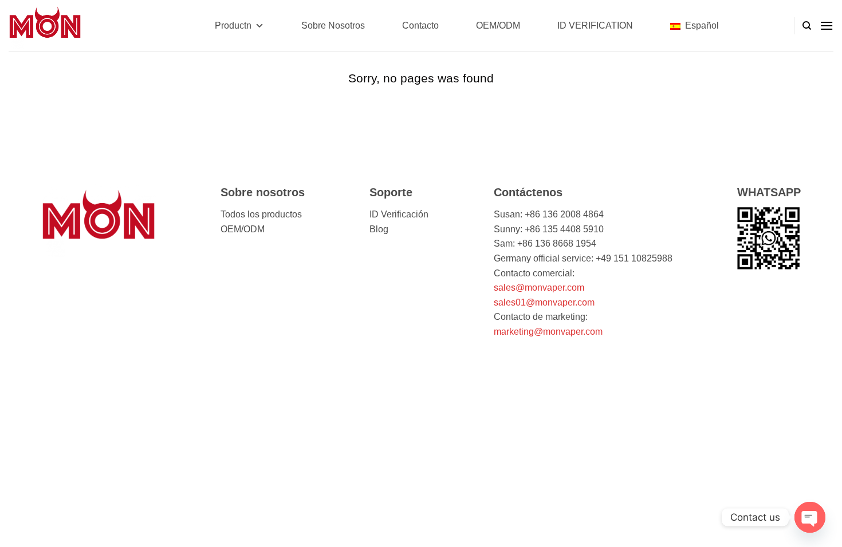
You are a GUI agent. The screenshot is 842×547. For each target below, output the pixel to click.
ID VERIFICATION (595, 25)
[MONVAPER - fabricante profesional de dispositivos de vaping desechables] (66, 25)
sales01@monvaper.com (544, 302)
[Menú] (826, 25)
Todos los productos (261, 214)
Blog (378, 229)
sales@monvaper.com (539, 287)
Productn (233, 25)
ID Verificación (398, 214)
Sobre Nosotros (333, 25)
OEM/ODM (498, 25)
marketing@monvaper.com (548, 331)
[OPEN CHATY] (809, 517)
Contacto (420, 25)
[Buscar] (806, 26)
